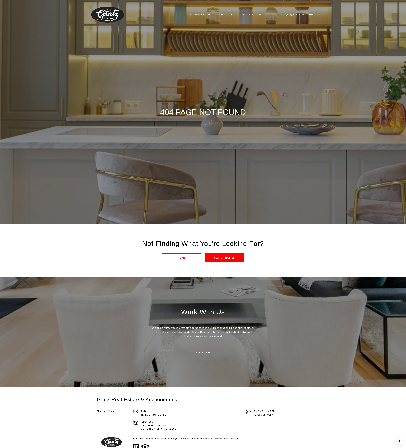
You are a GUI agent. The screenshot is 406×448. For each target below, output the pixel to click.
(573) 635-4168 (263, 414)
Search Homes (224, 257)
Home (182, 257)
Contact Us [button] (203, 352)
